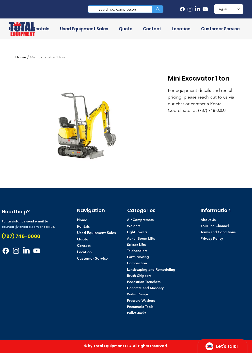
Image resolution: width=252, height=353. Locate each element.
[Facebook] (182, 9)
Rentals (83, 226)
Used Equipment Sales (96, 232)
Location (84, 252)
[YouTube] (205, 9)
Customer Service (92, 258)
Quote (82, 239)
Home (20, 57)
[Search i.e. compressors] (157, 9)
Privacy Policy (212, 238)
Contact (84, 245)
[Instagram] (190, 9)
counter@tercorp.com (20, 227)
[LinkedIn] (197, 9)
